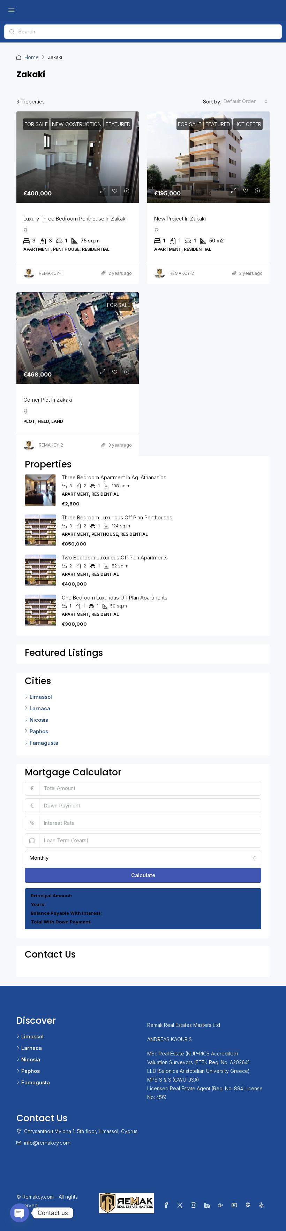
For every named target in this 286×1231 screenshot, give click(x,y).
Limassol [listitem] (41, 697)
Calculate (143, 875)
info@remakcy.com (47, 1142)
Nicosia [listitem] (39, 720)
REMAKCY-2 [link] (182, 273)
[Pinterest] (249, 1205)
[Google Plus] (222, 1205)
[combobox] (245, 101)
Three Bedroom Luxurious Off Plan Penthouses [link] (117, 517)
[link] (77, 157)
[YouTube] (236, 1205)
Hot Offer (247, 124)
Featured (118, 124)
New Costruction (76, 124)
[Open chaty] (19, 1212)
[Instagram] (195, 1205)
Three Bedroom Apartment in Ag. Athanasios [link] (114, 477)
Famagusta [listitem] (44, 743)
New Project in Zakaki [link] (180, 218)
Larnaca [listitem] (40, 708)
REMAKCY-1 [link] (50, 273)
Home (31, 57)
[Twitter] (181, 1205)
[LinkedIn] (208, 1205)
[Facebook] (168, 1205)
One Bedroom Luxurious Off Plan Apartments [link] (114, 597)
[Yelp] (263, 1205)
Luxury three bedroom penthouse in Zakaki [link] (75, 218)
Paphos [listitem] (39, 731)
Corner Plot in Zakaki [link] (47, 399)
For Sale (36, 124)
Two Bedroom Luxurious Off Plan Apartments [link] (115, 557)
